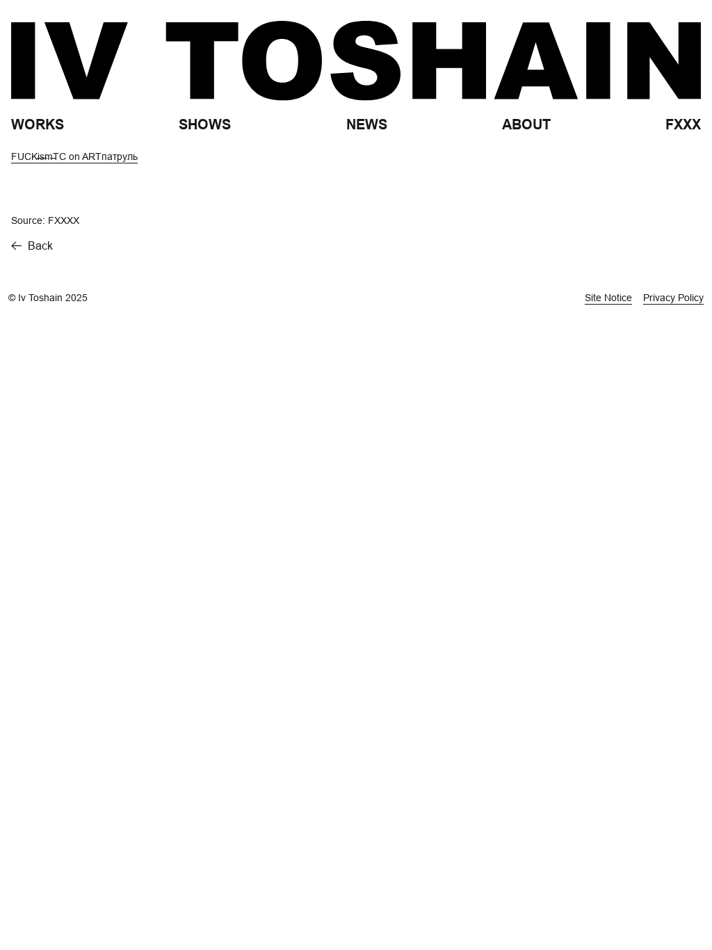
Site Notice (608, 297)
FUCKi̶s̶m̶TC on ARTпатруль (74, 156)
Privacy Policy (673, 297)
